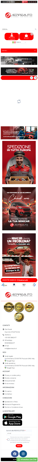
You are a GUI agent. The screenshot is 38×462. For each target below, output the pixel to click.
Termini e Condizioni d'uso (14, 407)
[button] (31, 64)
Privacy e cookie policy (13, 375)
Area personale (10, 381)
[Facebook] (15, 453)
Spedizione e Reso (11, 402)
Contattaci (8, 394)
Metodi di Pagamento (12, 404)
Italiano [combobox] (18, 42)
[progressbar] (19, 101)
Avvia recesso (9, 383)
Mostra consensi (10, 378)
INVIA (19, 446)
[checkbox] (8, 439)
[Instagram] (23, 453)
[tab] (19, 51)
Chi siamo (8, 391)
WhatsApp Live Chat (28, 459)
